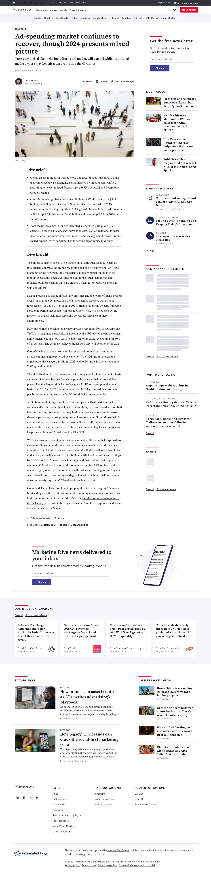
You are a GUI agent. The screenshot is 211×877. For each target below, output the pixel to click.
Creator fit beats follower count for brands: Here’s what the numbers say (175, 711)
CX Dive (51, 3)
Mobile (37, 18)
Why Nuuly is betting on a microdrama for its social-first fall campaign (175, 731)
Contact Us (59, 804)
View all (150, 250)
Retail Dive (62, 3)
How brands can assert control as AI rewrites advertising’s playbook (88, 697)
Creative (48, 18)
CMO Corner (152, 18)
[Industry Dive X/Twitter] (30, 797)
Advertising (100, 793)
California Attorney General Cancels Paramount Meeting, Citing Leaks (171, 404)
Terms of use (89, 865)
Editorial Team (60, 799)
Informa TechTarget (118, 850)
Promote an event (166, 489)
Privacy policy (72, 865)
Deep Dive (42, 10)
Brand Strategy (169, 18)
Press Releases (78, 10)
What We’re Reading (64, 826)
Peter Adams (31, 79)
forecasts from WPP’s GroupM (82, 187)
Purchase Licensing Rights (67, 815)
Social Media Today (78, 3)
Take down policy (107, 865)
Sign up (160, 68)
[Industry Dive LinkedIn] (17, 797)
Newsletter (58, 809)
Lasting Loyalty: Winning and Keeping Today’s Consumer (176, 222)
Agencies (85, 18)
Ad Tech (138, 18)
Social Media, (49, 524)
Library (53, 10)
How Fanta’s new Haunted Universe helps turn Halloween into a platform (178, 144)
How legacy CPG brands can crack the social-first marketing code (89, 739)
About (56, 793)
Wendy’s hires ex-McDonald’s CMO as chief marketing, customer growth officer (176, 123)
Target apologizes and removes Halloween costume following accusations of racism (168, 422)
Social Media (62, 18)
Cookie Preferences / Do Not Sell (137, 865)
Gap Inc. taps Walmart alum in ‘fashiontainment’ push (167, 387)
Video (74, 18)
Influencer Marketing (121, 18)
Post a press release (167, 356)
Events (63, 10)
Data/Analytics (100, 18)
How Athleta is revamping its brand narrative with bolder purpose (175, 691)
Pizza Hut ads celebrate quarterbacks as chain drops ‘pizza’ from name (179, 102)
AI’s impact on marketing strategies (173, 238)
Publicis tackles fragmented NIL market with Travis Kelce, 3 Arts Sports (180, 165)
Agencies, (64, 524)
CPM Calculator (61, 831)
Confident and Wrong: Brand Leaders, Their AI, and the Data (176, 201)
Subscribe (191, 9)
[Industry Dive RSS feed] (37, 797)
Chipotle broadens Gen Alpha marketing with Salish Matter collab (173, 750)
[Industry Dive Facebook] (24, 797)
